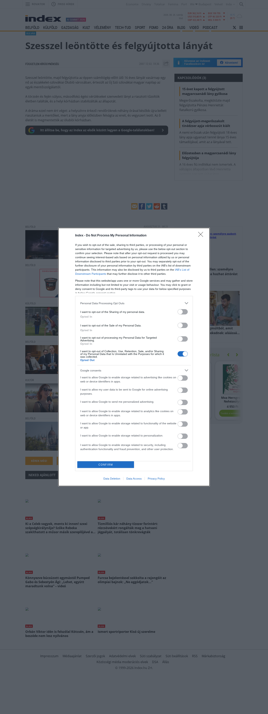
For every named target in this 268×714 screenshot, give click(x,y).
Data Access (134, 478)
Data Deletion (111, 478)
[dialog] (134, 357)
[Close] (202, 235)
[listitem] (134, 303)
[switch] (183, 311)
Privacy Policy (156, 478)
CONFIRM (105, 464)
